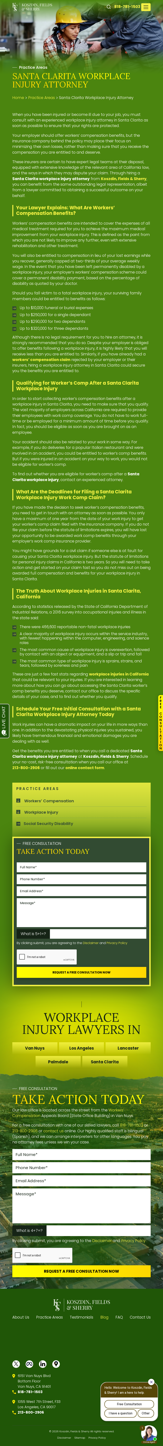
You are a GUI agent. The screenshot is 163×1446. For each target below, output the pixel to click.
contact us (53, 1131)
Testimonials (81, 1317)
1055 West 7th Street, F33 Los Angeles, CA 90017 (39, 1404)
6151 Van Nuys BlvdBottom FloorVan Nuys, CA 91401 (34, 1381)
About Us (20, 1317)
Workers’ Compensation (49, 801)
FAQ (119, 1317)
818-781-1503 (127, 6)
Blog (104, 1317)
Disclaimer (91, 943)
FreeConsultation (160, 723)
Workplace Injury (41, 812)
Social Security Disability (48, 823)
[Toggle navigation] (146, 7)
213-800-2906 (25, 1131)
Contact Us (140, 1317)
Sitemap (79, 1438)
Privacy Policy (117, 943)
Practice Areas (49, 1317)
